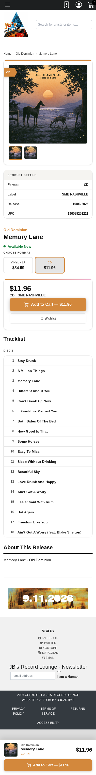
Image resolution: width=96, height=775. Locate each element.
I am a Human (68, 676)
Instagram (50, 653)
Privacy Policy (18, 711)
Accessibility (48, 723)
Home (7, 53)
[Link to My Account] (79, 6)
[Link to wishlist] (66, 6)
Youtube (49, 648)
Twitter (49, 643)
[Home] (16, 24)
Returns (77, 708)
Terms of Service (48, 711)
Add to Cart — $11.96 (51, 304)
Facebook (49, 638)
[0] (91, 5)
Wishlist (50, 318)
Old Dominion (25, 53)
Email (49, 658)
